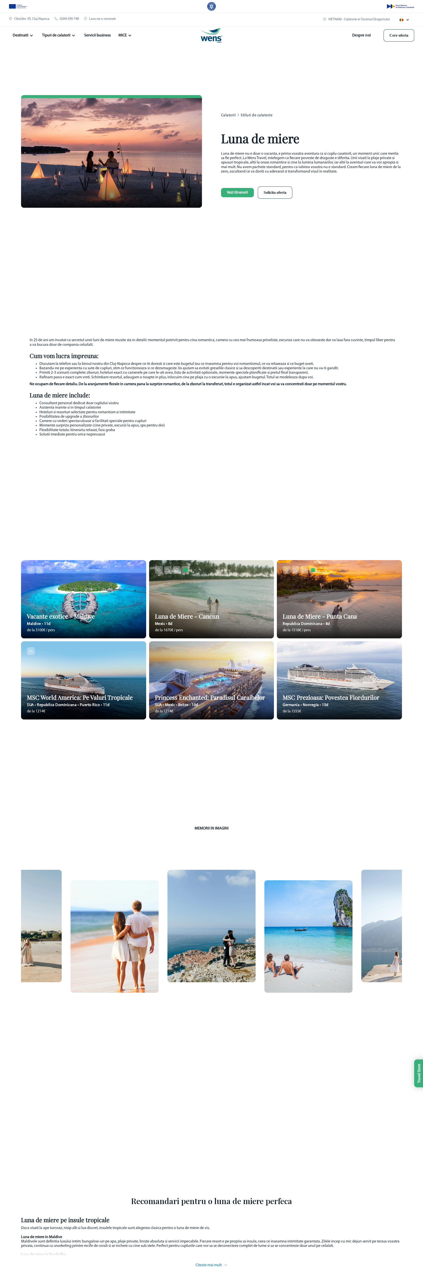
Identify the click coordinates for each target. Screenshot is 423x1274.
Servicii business (97, 35)
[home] (212, 35)
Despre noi (361, 35)
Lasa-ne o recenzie (102, 19)
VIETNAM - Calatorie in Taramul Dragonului (359, 19)
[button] (404, 20)
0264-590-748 (69, 19)
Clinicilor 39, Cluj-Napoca (31, 19)
